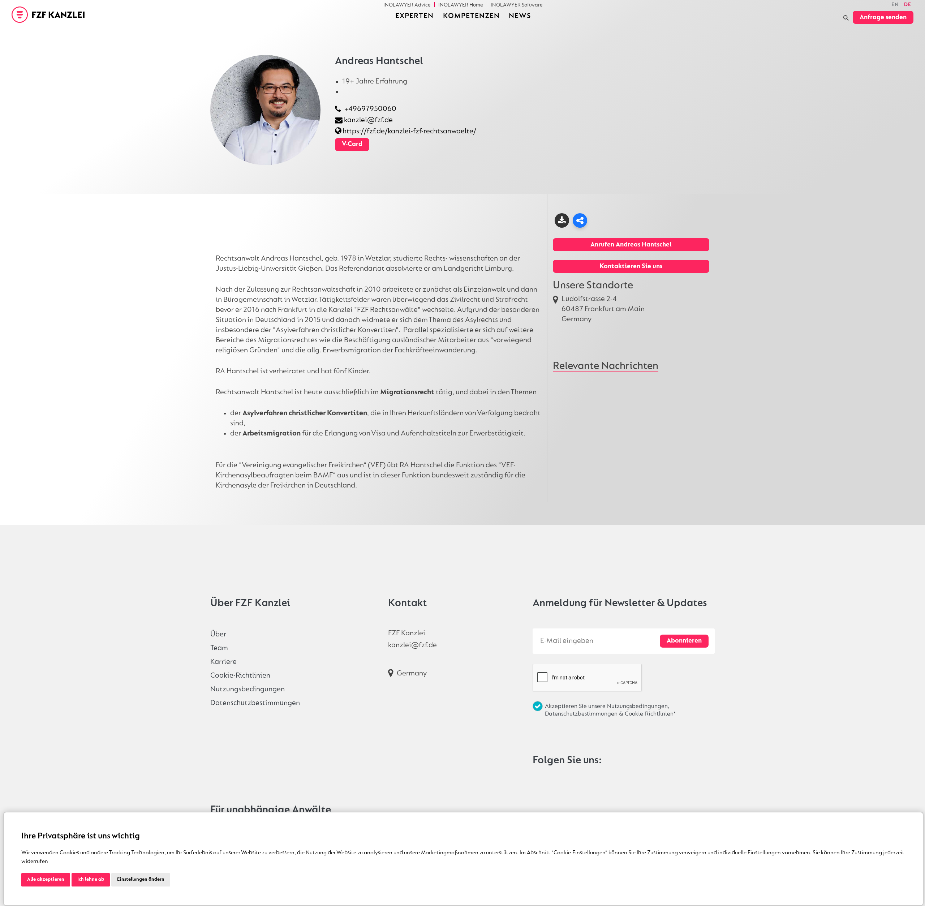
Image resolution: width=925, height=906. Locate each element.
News (520, 16)
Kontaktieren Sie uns (630, 266)
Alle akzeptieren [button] (45, 879)
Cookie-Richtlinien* (650, 714)
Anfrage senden (883, 17)
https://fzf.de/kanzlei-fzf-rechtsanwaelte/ (409, 131)
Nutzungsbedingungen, (638, 706)
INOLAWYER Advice (407, 5)
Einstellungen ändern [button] (140, 879)
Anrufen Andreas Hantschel (631, 244)
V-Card (352, 144)
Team (219, 648)
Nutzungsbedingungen (247, 689)
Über (218, 634)
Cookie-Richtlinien (240, 675)
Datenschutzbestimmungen (255, 703)
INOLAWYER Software (517, 5)
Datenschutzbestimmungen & (585, 714)
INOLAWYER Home (460, 5)
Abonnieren (684, 640)
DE (907, 5)
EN (895, 5)
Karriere (223, 662)
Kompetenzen (471, 16)
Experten (414, 16)
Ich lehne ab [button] (90, 879)
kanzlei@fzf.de (368, 120)
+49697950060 (370, 109)
